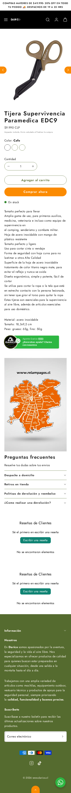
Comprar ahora (35, 192)
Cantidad (10, 159)
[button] (5, 19)
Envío (23, 132)
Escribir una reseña (35, 540)
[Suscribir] (63, 736)
